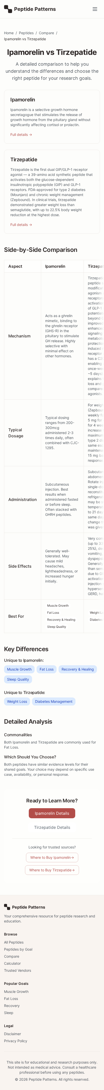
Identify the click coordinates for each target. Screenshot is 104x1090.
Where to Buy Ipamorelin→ (52, 857)
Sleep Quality (56, 627)
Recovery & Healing (61, 619)
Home (9, 33)
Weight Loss (17, 701)
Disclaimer (12, 1034)
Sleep (8, 1012)
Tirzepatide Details (52, 827)
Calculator (12, 963)
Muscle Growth (58, 605)
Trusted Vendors (17, 970)
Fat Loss (53, 612)
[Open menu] (95, 9)
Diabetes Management (53, 701)
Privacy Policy (15, 1041)
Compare (46, 33)
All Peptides (13, 942)
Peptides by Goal (18, 949)
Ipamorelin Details (52, 813)
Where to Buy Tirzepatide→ (52, 870)
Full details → (21, 134)
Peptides (26, 33)
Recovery (12, 1005)
